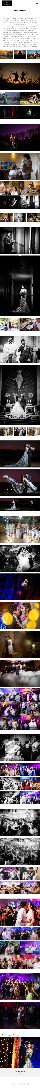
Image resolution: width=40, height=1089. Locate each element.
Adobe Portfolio (24, 1084)
